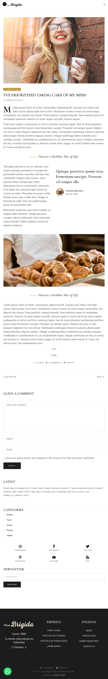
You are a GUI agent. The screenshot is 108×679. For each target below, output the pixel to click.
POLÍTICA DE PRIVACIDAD (54, 641)
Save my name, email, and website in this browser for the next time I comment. (50, 458)
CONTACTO (89, 646)
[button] (8, 671)
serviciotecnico (14, 100)
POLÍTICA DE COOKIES (54, 635)
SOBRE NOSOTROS (89, 641)
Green (9, 525)
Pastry (70, 363)
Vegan (10, 535)
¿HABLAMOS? (54, 646)
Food (54, 355)
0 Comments (55, 363)
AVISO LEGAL (54, 630)
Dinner (10, 514)
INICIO (89, 630)
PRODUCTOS (89, 635)
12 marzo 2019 (12, 89)
